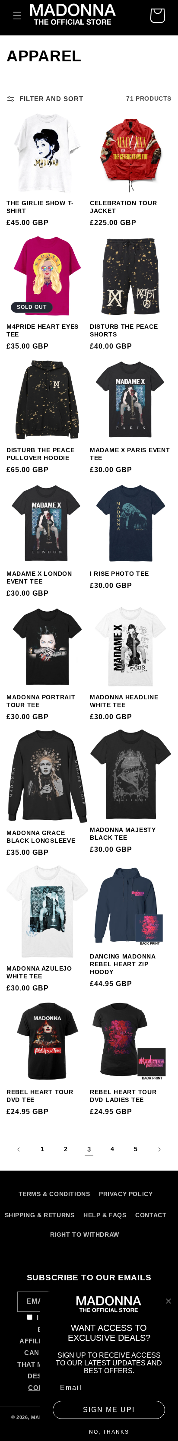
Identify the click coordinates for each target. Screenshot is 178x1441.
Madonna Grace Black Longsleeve (41, 836)
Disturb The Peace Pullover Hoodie (40, 454)
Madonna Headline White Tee (124, 701)
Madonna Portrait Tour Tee (41, 701)
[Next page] (158, 1149)
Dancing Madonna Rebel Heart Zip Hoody (123, 964)
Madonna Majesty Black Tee (123, 833)
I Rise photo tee (119, 573)
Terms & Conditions (54, 1193)
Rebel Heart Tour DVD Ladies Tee (123, 1096)
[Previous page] (19, 1149)
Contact (150, 1215)
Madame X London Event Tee (39, 577)
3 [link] (89, 1149)
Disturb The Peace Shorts (124, 330)
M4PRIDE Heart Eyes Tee (42, 330)
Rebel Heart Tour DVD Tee (39, 1096)
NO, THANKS (109, 1432)
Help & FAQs (105, 1215)
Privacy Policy (126, 1193)
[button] (17, 15)
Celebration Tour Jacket (123, 207)
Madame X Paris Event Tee (130, 454)
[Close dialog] (168, 1301)
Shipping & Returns (40, 1215)
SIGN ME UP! (109, 1409)
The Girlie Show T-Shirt (40, 207)
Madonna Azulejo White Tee (39, 972)
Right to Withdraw (84, 1234)
